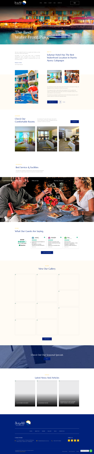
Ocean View (25, 147)
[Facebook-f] (69, 440)
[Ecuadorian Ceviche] (47, 393)
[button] (79, 242)
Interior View (69, 147)
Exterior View (47, 147)
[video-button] (60, 101)
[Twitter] (72, 440)
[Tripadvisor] (78, 440)
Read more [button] (34, 246)
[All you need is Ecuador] (25, 393)
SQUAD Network (22, 451)
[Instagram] (75, 440)
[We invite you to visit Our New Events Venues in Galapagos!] (69, 393)
